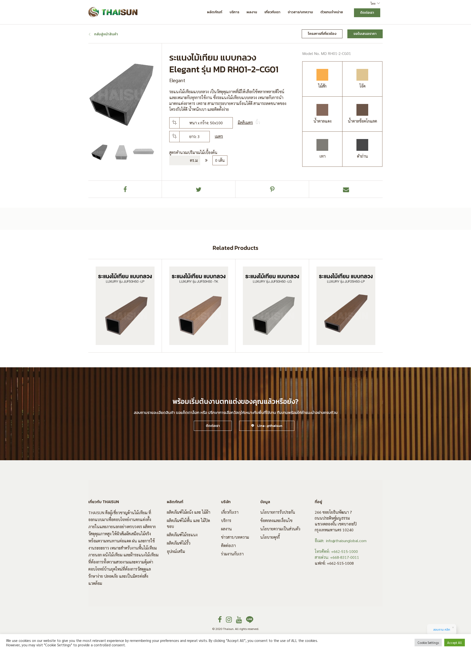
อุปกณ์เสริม (176, 551)
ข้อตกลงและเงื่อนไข (276, 520)
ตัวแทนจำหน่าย (331, 12)
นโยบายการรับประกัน (277, 512)
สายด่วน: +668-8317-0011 (337, 557)
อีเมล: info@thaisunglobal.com (340, 540)
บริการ (234, 12)
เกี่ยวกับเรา (272, 12)
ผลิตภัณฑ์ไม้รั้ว (178, 543)
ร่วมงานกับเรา (232, 553)
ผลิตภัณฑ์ (214, 12)
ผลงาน (252, 12)
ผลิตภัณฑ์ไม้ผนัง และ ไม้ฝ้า (188, 512)
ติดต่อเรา (228, 545)
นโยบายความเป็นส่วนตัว (280, 528)
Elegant (177, 80)
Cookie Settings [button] (428, 642)
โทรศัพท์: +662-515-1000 (336, 551)
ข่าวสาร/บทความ (300, 12)
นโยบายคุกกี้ (270, 537)
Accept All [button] (454, 642)
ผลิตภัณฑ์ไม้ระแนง (182, 534)
